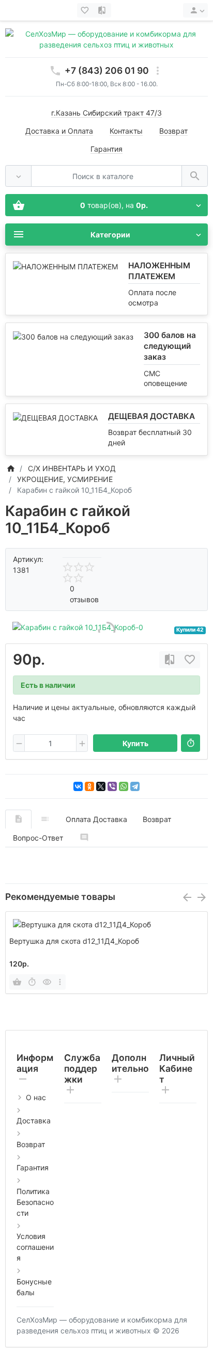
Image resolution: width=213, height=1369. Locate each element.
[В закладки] (189, 659)
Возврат (173, 130)
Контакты (126, 130)
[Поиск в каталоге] (194, 176)
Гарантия (106, 148)
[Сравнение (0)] (103, 10)
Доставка (34, 1120)
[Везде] (18, 176)
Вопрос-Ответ (38, 837)
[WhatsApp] (123, 786)
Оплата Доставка (96, 819)
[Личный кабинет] (195, 10)
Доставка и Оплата (59, 130)
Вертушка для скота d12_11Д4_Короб (74, 941)
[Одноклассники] (89, 786)
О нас (36, 1097)
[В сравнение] (169, 659)
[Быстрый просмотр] (47, 982)
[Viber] (112, 786)
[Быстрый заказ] (190, 743)
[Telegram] (135, 786)
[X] (100, 786)
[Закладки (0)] (86, 10)
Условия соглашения (35, 1247)
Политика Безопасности (35, 1202)
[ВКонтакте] (78, 786)
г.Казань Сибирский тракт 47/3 (106, 112)
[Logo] (106, 38)
